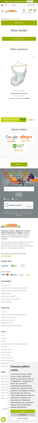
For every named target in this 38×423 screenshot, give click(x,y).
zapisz (8, 199)
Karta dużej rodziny (6, 302)
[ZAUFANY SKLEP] (5, 266)
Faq (2, 335)
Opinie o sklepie (5, 398)
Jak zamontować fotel (7, 358)
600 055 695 (6, 256)
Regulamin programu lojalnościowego (11, 325)
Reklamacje (4, 346)
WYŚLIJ (19, 194)
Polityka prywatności (7, 384)
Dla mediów (4, 376)
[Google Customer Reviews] (24, 266)
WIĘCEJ (29, 1)
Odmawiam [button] (22, 415)
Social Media (31, 5)
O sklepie (3, 338)
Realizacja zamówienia (7, 320)
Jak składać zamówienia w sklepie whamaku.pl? (14, 344)
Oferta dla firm (5, 379)
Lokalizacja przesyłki (6, 323)
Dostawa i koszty (5, 285)
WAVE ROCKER (15, 19)
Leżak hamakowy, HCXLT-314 (18, 93)
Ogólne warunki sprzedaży (8, 317)
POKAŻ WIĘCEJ (19, 215)
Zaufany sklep (5, 390)
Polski (5, 5)
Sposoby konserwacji (7, 366)
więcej (17, 164)
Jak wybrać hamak (6, 349)
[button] (24, 11)
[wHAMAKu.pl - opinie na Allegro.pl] (26, 138)
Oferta (2, 395)
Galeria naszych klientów (8, 296)
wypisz (16, 199)
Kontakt (14, 5)
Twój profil (4, 312)
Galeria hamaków (6, 293)
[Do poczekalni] (33, 56)
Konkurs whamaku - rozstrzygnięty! (10, 299)
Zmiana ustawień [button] (22, 418)
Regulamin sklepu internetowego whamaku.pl (13, 314)
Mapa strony (4, 392)
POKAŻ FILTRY (19, 23)
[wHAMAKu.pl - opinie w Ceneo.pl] (19, 147)
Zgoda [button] (23, 411)
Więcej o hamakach (6, 387)
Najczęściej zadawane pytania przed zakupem (14, 290)
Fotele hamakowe (18, 91)
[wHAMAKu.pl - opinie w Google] (11, 138)
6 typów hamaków (6, 352)
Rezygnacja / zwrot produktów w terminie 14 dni (14, 288)
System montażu (5, 355)
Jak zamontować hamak (7, 360)
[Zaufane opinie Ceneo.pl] (14, 266)
